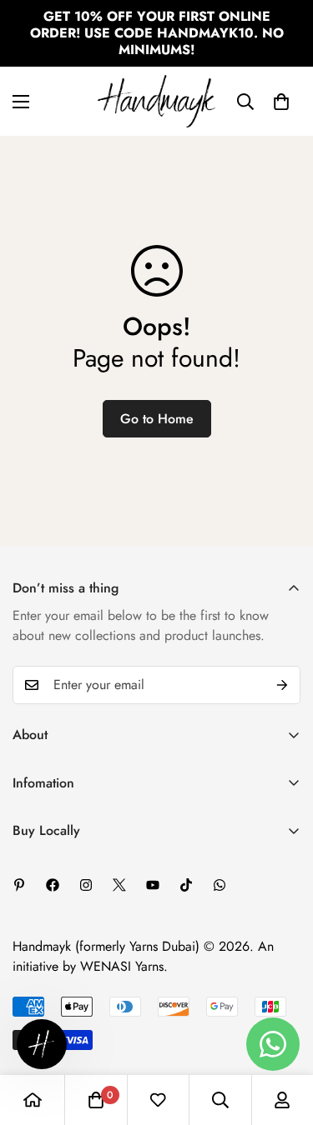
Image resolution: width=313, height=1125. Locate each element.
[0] (281, 101)
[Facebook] (52, 885)
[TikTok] (186, 885)
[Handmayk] (156, 101)
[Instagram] (86, 885)
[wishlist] (157, 1100)
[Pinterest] (19, 885)
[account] (282, 1100)
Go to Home (157, 418)
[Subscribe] (282, 685)
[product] (33, 1100)
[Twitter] (119, 885)
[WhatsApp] (219, 885)
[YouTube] (152, 885)
